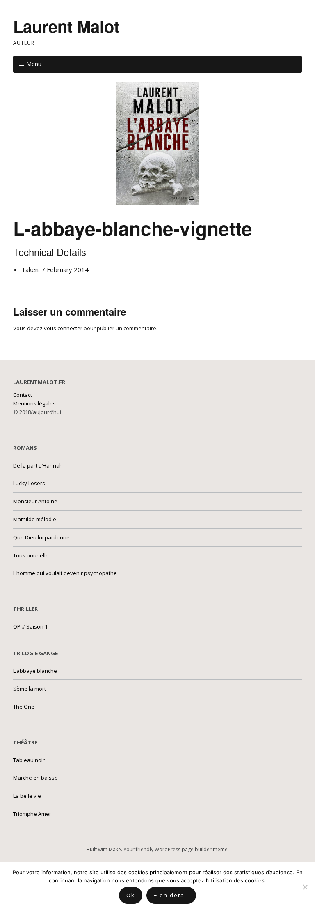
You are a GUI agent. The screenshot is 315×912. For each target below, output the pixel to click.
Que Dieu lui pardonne (41, 537)
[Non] (305, 887)
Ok (130, 895)
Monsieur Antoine (35, 501)
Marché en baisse (35, 777)
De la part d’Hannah (38, 465)
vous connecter (63, 328)
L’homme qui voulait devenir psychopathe (65, 573)
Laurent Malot (66, 26)
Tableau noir (29, 760)
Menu (33, 64)
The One (23, 706)
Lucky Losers (29, 483)
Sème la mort (29, 688)
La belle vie (27, 795)
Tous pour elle (31, 555)
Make (115, 849)
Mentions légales (34, 403)
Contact (22, 394)
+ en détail (171, 895)
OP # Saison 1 (30, 626)
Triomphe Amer (32, 814)
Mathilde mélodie (34, 519)
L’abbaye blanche (35, 671)
